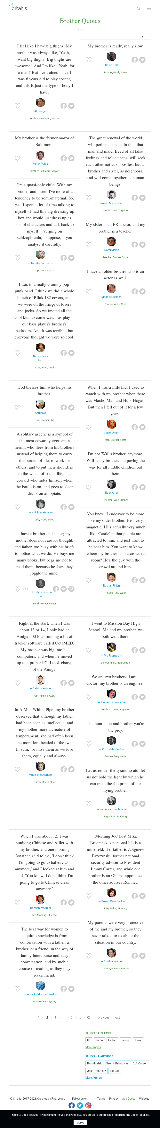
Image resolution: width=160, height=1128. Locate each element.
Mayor (55, 171)
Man (107, 439)
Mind (36, 603)
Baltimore (45, 171)
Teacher (107, 257)
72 (88, 1017)
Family (46, 1001)
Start (52, 695)
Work (43, 519)
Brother (34, 118)
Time (43, 270)
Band (44, 367)
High (112, 662)
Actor (117, 304)
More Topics (93, 1047)
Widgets (144, 1098)
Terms (101, 1098)
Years (123, 439)
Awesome (44, 118)
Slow (124, 72)
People (109, 592)
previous (103, 1017)
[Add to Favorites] (17, 106)
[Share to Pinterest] (71, 589)
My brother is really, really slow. (116, 46)
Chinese (52, 915)
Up (37, 270)
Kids (37, 367)
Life (37, 519)
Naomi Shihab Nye (117, 1063)
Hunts (123, 756)
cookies (33, 1114)
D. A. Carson (140, 1063)
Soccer (55, 118)
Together (123, 210)
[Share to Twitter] (71, 106)
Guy (117, 592)
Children (108, 499)
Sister (50, 270)
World (106, 210)
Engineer (124, 709)
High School (123, 662)
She (36, 782)
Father (52, 603)
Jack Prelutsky (96, 1070)
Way (116, 499)
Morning (41, 915)
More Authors (94, 1077)
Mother (44, 603)
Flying (123, 816)
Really (116, 72)
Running (43, 695)
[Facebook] (71, 1105)
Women (37, 1001)
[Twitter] (80, 1105)
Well (123, 304)
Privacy (113, 1098)
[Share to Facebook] (63, 106)
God (37, 420)
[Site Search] (138, 8)
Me (34, 915)
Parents (115, 968)
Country (106, 968)
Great (114, 210)
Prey (116, 756)
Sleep (51, 519)
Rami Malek (94, 1063)
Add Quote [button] (128, 1098)
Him (52, 420)
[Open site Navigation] (148, 8)
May (53, 1001)
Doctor (114, 709)
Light (107, 816)
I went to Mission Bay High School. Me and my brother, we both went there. (115, 629)
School (105, 662)
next (117, 1017)
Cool (51, 367)
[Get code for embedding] (25, 589)
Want (123, 592)
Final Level (58, 1098)
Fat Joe (114, 1070)
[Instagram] (88, 1105)
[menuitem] (143, 37)
